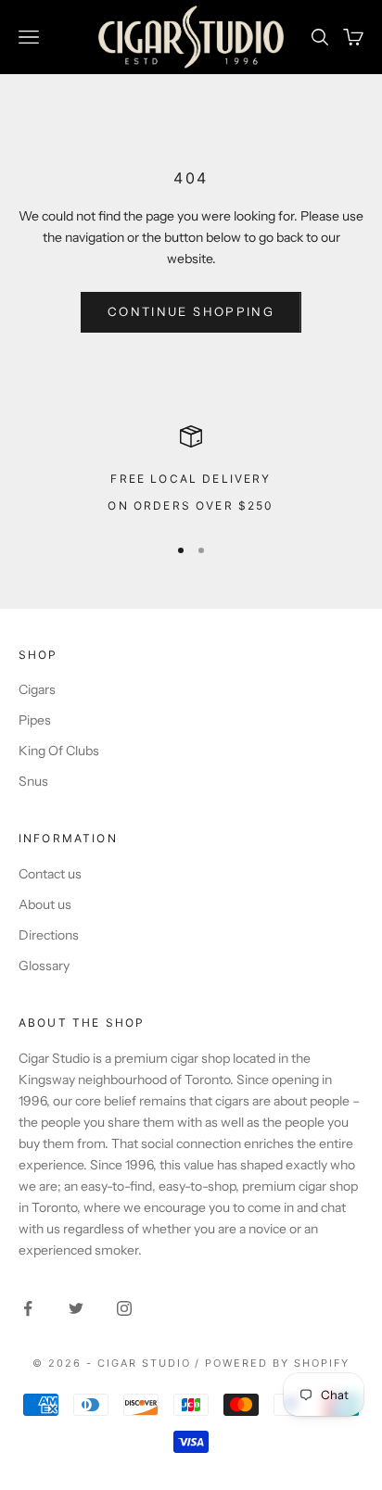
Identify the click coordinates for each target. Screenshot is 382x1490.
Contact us (50, 873)
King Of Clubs (59, 750)
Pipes (35, 720)
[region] (191, 471)
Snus (33, 781)
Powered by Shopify (277, 1363)
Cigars (37, 689)
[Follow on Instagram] (124, 1308)
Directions (49, 935)
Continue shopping (191, 311)
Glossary (44, 965)
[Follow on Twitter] (76, 1308)
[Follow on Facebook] (28, 1308)
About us (45, 904)
